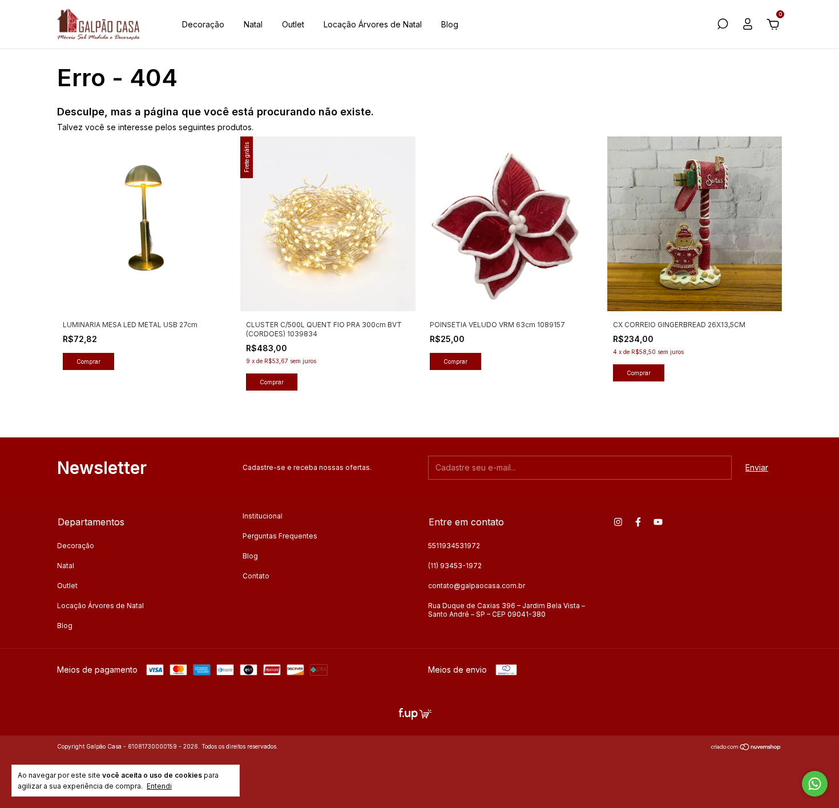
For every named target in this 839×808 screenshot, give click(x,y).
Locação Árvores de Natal (373, 24)
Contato (256, 576)
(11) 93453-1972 (455, 565)
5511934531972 (454, 545)
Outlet (293, 24)
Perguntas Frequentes (280, 536)
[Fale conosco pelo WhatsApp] (815, 784)
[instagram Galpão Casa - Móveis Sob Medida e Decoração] (618, 521)
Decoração (203, 24)
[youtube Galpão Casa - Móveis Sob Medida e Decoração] (658, 521)
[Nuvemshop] (746, 748)
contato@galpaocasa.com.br (476, 585)
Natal (253, 24)
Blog (449, 24)
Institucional (263, 516)
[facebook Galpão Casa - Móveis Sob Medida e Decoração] (638, 521)
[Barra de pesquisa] (722, 25)
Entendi (159, 786)
